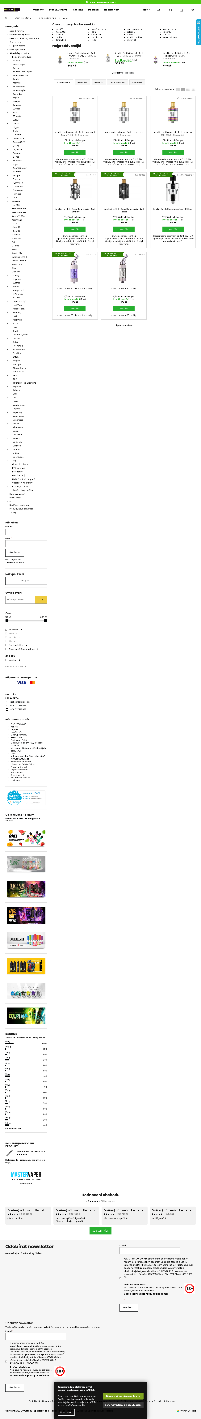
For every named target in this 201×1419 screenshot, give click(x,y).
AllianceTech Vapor (22, 71)
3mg (7, 1057)
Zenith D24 (17, 253)
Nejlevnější (82, 82)
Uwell (15, 401)
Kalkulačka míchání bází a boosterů (28, 756)
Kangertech (18, 290)
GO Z (14, 223)
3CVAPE (16, 60)
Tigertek (17, 386)
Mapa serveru (17, 772)
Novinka (14, 637)
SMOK (16, 357)
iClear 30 (16, 234)
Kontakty (33, 1401)
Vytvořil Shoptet (188, 1411)
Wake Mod (18, 442)
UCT (15, 394)
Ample (16, 79)
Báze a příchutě (17, 49)
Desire (16, 145)
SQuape (17, 364)
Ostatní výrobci (20, 334)
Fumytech (18, 182)
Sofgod (16, 360)
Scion (14, 242)
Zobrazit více (100, 1230)
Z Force (15, 245)
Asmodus (17, 94)
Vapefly (16, 408)
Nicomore (17, 319)
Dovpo (16, 157)
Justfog (16, 282)
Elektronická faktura (20, 777)
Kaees (16, 286)
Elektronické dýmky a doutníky (24, 38)
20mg (8, 1123)
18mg (7, 1117)
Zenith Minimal (19, 260)
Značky (13, 512)
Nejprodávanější (117, 82)
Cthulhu (17, 134)
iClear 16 (16, 231)
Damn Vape (18, 138)
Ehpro (15, 164)
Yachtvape (18, 457)
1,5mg (8, 1046)
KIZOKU (16, 297)
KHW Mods (18, 294)
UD (14, 397)
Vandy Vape (19, 405)
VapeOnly (17, 412)
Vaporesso (18, 420)
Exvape (16, 175)
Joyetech (17, 279)
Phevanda (18, 345)
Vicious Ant (18, 427)
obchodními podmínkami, (161, 1258)
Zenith (15, 249)
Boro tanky (17, 471)
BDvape (16, 108)
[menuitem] (38, 9)
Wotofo (16, 449)
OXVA (15, 342)
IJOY (15, 197)
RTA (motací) (19, 468)
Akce (13, 633)
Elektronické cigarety (20, 34)
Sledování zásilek (19, 740)
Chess (16, 123)
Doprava (15, 729)
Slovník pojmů (17, 775)
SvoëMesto (18, 371)
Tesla (15, 375)
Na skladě (15, 629)
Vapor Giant (18, 416)
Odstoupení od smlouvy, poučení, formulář (27, 744)
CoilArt (16, 131)
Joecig (16, 275)
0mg (7, 1041)
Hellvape (17, 194)
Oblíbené (15, 780)
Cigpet (16, 127)
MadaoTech (19, 308)
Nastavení (66, 1412)
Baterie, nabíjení (17, 494)
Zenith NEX (17, 264)
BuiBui (16, 119)
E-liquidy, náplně (17, 45)
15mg (7, 1106)
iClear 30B (17, 238)
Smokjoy (17, 353)
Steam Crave (19, 368)
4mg (7, 1063)
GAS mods (18, 186)
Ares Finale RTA (19, 212)
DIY (11, 501)
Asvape (16, 101)
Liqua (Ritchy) (19, 301)
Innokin (16, 201)
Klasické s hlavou (20, 464)
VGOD (16, 423)
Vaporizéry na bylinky (22, 482)
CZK (159, 9)
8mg (7, 1079)
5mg (7, 1068)
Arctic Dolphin (19, 90)
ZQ (14, 460)
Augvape (17, 105)
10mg (7, 1090)
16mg (7, 1112)
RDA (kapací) (18, 475)
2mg (7, 1052)
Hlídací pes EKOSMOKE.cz (23, 764)
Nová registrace (13, 559)
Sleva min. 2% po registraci (23, 649)
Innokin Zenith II (19, 257)
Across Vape (19, 64)
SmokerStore (19, 349)
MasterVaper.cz (26, 1184)
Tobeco (16, 390)
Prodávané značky (19, 767)
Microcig (17, 312)
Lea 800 (16, 205)
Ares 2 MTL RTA (19, 208)
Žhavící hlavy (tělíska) (23, 490)
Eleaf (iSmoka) (20, 168)
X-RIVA (16, 453)
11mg (7, 1095)
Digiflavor (17, 149)
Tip (12, 641)
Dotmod (17, 153)
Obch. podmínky (19, 734)
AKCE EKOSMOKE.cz (20, 758)
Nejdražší (98, 82)
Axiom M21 (17, 220)
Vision (16, 431)
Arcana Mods (19, 86)
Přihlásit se (14, 552)
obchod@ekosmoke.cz (20, 702)
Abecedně (137, 82)
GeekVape (18, 190)
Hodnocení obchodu (21, 761)
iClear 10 (16, 227)
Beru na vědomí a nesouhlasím (123, 1405)
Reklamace (16, 737)
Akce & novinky (17, 31)
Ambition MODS (20, 75)
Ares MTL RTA (18, 216)
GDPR (13, 753)
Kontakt (14, 726)
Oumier (16, 338)
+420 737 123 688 (18, 705)
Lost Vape (17, 305)
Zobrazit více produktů (123, 72)
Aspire (16, 97)
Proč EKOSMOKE (18, 724)
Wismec (17, 445)
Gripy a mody (16, 42)
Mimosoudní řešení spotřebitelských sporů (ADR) (28, 749)
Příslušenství (15, 497)
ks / (26, 580)
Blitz (15, 112)
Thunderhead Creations (24, 382)
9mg (7, 1085)
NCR (15, 316)
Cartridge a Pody (20, 486)
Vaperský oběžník (19, 769)
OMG (15, 331)
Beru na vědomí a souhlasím (123, 1396)
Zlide (14, 268)
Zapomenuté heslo (14, 562)
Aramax (16, 82)
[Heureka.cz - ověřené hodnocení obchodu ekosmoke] (26, 797)
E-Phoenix (18, 160)
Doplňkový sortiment (20, 505)
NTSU (15, 323)
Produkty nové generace (21, 508)
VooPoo (16, 438)
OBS (15, 327)
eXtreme (17, 171)
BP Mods (17, 116)
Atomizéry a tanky (19, 53)
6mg (7, 1074)
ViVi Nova (17, 434)
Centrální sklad (18, 645)
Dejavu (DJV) (19, 142)
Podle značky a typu (21, 57)
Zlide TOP (16, 271)
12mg (7, 1101)
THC (15, 379)
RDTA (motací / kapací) (24, 479)
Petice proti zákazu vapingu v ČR (22, 819)
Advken (16, 68)
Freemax (17, 179)
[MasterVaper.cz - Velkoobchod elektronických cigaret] (26, 1174)
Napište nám (17, 732)
